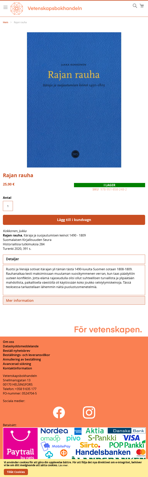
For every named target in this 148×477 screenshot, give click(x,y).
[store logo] (46, 9)
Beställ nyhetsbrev (16, 351)
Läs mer (63, 465)
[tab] (74, 259)
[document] (74, 468)
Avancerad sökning (17, 364)
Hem (5, 22)
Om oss (8, 342)
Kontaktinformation (17, 368)
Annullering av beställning (22, 359)
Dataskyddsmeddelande (21, 346)
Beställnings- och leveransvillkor (26, 355)
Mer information (20, 300)
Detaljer (12, 259)
